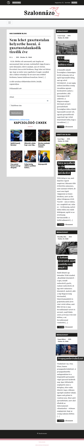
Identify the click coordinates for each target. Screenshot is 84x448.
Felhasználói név (16, 88)
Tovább (61, 127)
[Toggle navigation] (9, 23)
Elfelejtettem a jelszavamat (19, 120)
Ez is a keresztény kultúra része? (65, 61)
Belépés (74, 2)
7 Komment (68, 224)
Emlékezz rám (16, 105)
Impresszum (42, 441)
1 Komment (68, 327)
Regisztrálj (17, 2)
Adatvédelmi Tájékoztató (42, 444)
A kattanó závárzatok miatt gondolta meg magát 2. (66, 262)
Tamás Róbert (61, 339)
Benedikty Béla (61, 237)
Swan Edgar (61, 139)
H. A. (11, 57)
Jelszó (12, 97)
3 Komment (68, 421)
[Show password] (47, 100)
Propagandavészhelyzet (70, 358)
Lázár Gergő (61, 35)
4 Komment (68, 127)
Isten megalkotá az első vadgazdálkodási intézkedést (66, 167)
